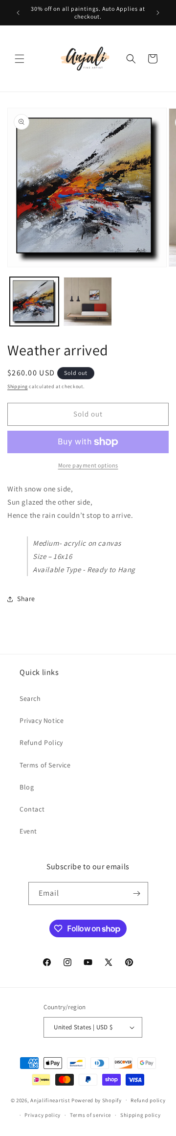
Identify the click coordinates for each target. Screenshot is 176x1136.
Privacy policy (42, 1115)
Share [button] (26, 598)
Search (30, 698)
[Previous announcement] (18, 12)
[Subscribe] (137, 893)
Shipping (17, 386)
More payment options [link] (88, 465)
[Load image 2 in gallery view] (88, 301)
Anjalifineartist (50, 1099)
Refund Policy (41, 742)
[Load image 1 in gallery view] (34, 301)
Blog (27, 787)
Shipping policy (140, 1115)
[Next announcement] (158, 12)
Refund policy (148, 1100)
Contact (32, 809)
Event (28, 831)
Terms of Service (45, 765)
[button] (19, 59)
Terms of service (90, 1115)
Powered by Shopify (96, 1099)
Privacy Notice (42, 720)
